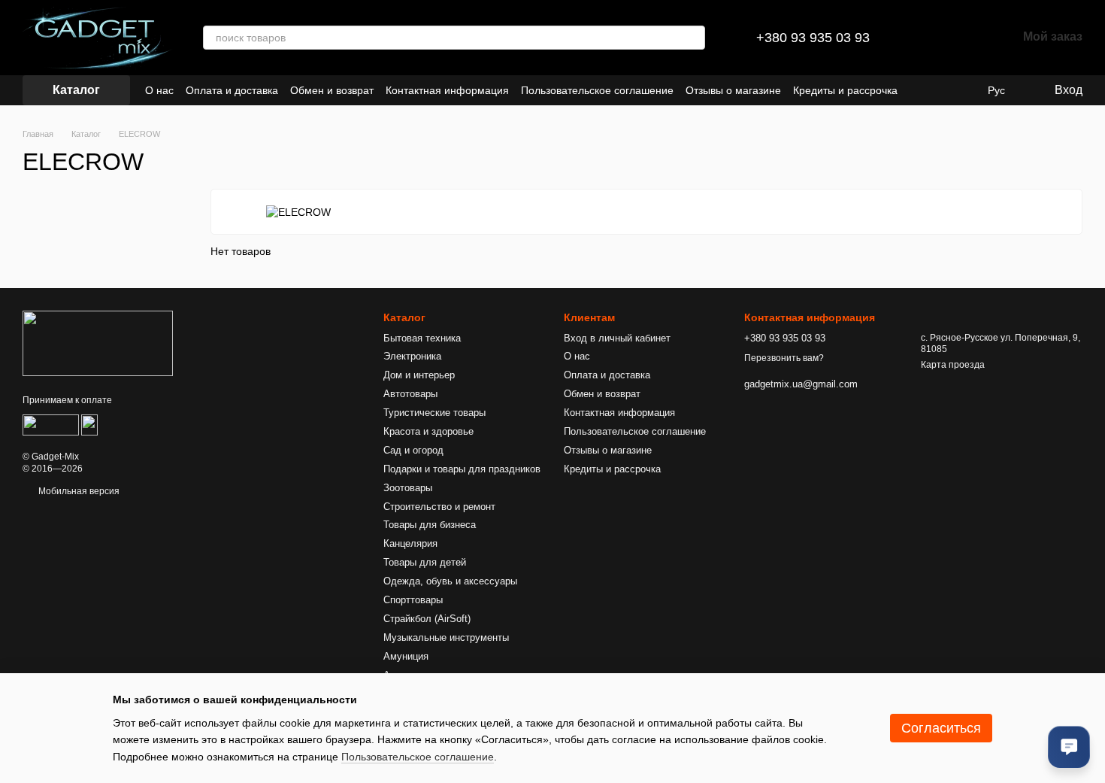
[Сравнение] (927, 38)
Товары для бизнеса (429, 524)
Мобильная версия (78, 491)
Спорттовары (413, 599)
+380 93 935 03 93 (813, 37)
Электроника (412, 356)
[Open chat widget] (1069, 747)
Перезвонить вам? (784, 358)
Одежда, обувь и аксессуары (450, 581)
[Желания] (966, 38)
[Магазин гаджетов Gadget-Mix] (98, 343)
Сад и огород (413, 450)
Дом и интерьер (419, 375)
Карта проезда (953, 365)
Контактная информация (447, 90)
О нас (159, 90)
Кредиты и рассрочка (845, 90)
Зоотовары (407, 487)
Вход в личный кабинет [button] (617, 338)
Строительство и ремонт (439, 506)
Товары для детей (424, 562)
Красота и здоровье (428, 431)
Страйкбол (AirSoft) (427, 618)
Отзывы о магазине (733, 90)
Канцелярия (410, 543)
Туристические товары (434, 412)
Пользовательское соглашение (597, 90)
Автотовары (410, 393)
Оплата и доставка (232, 90)
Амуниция (405, 656)
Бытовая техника (422, 338)
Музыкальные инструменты (446, 637)
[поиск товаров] (693, 38)
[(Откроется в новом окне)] (51, 424)
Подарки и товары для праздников (461, 469)
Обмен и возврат (332, 90)
